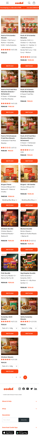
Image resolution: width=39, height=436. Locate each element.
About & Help (6, 401)
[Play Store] (8, 434)
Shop (4, 409)
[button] (6, 50)
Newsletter (6, 415)
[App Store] (22, 434)
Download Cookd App (10, 427)
